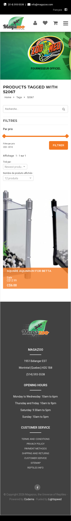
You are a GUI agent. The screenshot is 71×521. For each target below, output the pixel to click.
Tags (19, 97)
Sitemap (36, 462)
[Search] (62, 109)
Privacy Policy (35, 443)
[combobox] (15, 166)
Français (57, 10)
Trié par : (7, 162)
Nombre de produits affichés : (18, 173)
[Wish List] (45, 22)
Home (8, 97)
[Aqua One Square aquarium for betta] (35, 239)
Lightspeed (55, 499)
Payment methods (35, 448)
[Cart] (55, 22)
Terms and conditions (36, 439)
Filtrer (58, 145)
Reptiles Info (35, 467)
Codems (29, 499)
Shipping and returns (35, 453)
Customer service (35, 458)
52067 (30, 97)
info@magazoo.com (42, 4)
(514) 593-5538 (16, 4)
